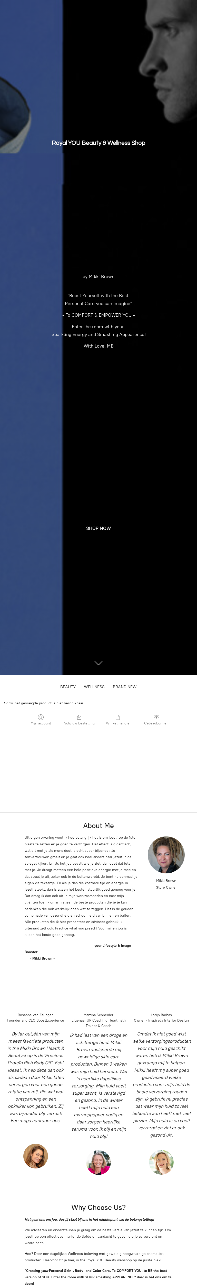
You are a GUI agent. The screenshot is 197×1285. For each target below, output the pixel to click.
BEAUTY (68, 686)
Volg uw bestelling (79, 723)
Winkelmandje (118, 723)
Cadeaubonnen (156, 723)
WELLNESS (94, 686)
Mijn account (41, 723)
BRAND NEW (125, 686)
